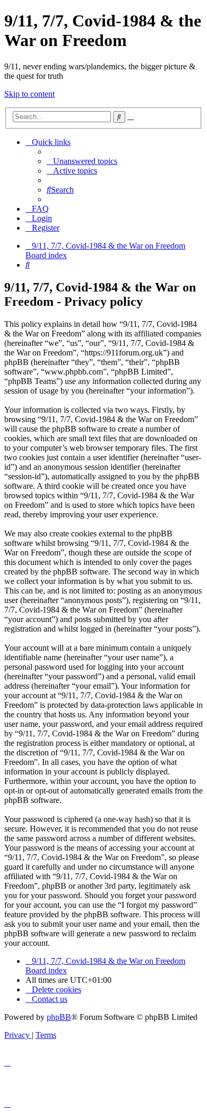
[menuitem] (82, 161)
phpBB (59, 1016)
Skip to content (29, 93)
